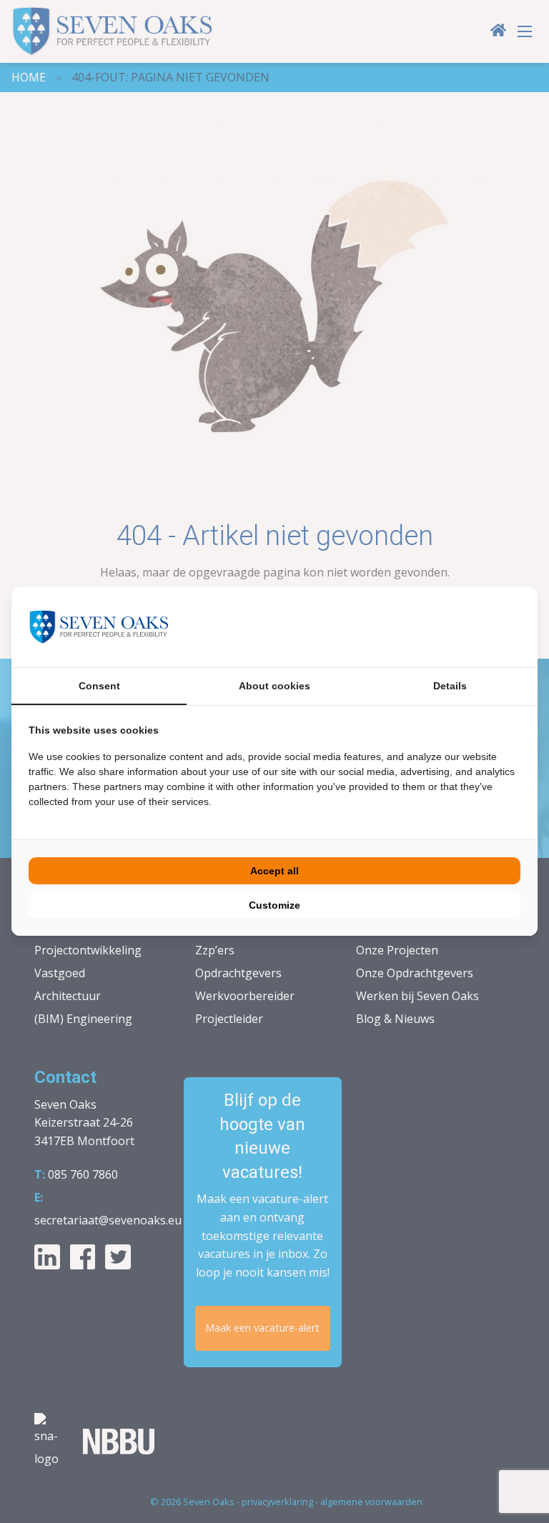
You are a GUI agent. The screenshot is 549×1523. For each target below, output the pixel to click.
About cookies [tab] (274, 685)
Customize (274, 905)
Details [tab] (450, 685)
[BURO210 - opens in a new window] (466, 627)
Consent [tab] (99, 685)
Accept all (274, 871)
